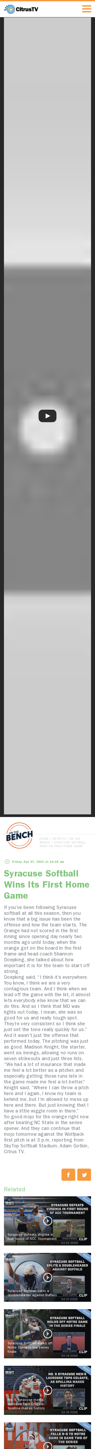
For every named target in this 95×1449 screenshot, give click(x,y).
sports (59, 839)
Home (44, 839)
